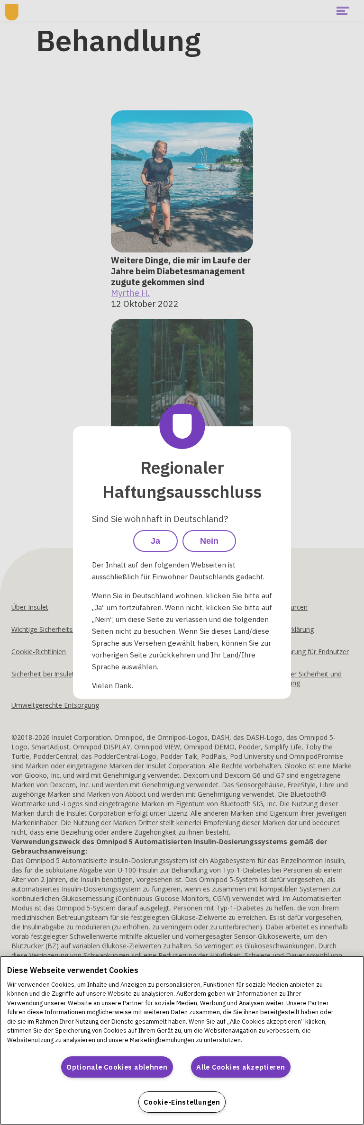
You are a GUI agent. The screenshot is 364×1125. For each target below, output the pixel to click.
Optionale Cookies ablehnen (117, 1066)
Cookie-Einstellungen (182, 1102)
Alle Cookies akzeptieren (240, 1066)
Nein (209, 541)
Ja (155, 541)
